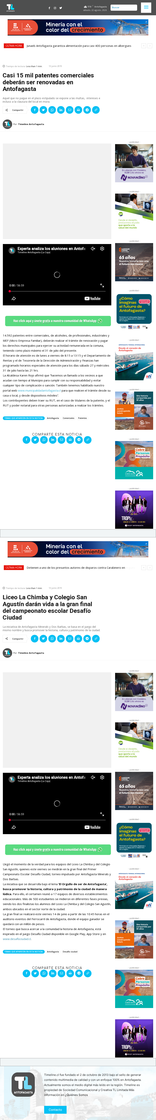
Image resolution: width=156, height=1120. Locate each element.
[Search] (133, 8)
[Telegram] (87, 110)
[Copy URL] (96, 110)
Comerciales (68, 418)
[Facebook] (49, 8)
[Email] (69, 110)
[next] (149, 45)
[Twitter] (61, 8)
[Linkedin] (61, 110)
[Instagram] (55, 8)
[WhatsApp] (52, 110)
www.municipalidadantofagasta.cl (39, 390)
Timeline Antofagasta (31, 124)
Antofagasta (53, 418)
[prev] (143, 45)
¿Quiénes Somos (76, 1095)
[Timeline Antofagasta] (8, 124)
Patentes (82, 418)
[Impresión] (78, 110)
